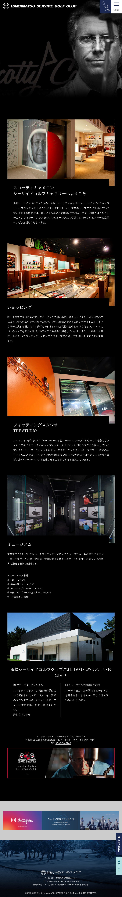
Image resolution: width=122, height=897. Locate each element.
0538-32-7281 (53, 881)
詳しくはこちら (21, 714)
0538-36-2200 (63, 743)
